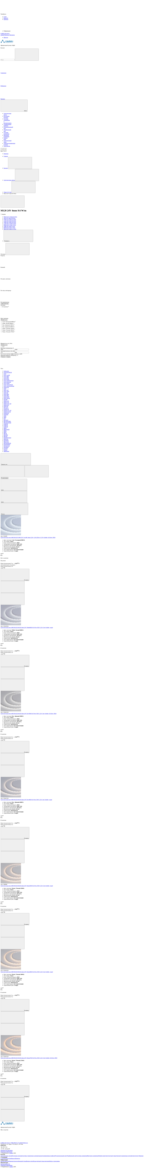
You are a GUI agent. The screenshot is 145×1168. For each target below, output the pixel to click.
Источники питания (6, 117)
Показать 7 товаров (5, 356)
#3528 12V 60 (7, 412)
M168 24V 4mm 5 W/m (9, 227)
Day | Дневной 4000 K (8, 326)
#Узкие (5, 450)
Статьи (24, 1161)
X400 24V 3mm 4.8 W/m (10, 222)
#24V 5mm (6, 391)
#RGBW (6, 435)
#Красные (6, 441)
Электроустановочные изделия (124, 1155)
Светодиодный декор (110, 1155)
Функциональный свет (61, 1155)
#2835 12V (6, 402)
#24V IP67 (6, 395)
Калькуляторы (37, 1161)
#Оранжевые (7, 444)
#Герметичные (7, 437)
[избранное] (12, 599)
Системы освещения (6, 133)
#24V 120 (6, 390)
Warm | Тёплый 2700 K (8, 331)
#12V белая (6, 383)
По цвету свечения (6, 279)
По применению (5, 302)
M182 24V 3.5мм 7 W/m (10, 225)
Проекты (6, 19)
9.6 (3, 346)
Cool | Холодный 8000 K (9, 321)
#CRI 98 (6, 426)
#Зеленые (6, 440)
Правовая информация (6, 1151)
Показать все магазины (7, 1150)
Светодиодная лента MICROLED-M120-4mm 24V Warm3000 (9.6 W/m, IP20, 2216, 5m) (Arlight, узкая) (27, 972)
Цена (2, 490)
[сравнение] (12, 587)
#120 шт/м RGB (8, 372)
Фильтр (3, 514)
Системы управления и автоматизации (32, 1155)
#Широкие (6, 451)
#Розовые (6, 447)
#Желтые (6, 439)
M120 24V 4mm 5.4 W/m (10, 229)
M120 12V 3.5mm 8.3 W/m (10, 216)
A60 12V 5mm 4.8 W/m (9, 218)
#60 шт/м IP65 (7, 421)
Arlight (11, 1153)
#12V (5, 373)
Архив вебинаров (18, 1161)
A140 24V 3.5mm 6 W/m (10, 223)
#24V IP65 (6, 394)
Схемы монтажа (45, 1161)
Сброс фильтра (4, 303)
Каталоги (3, 1161)
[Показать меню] (20, 163)
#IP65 (5, 431)
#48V (5, 417)
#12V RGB (6, 379)
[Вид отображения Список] (37, 471)
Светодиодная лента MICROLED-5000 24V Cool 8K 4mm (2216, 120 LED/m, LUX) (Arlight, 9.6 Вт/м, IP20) (28, 537)
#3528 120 (6, 409)
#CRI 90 (6, 424)
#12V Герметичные (9, 380)
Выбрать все (4, 319)
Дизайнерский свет (72, 1155)
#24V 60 (6, 392)
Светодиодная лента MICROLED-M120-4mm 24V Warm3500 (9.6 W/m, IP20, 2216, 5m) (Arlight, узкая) (27, 885)
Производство (7, 1158)
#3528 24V (6, 413)
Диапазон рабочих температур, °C (9, 355)
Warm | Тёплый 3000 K (8, 330)
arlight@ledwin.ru (23, 1142)
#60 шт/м (6, 420)
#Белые (5, 436)
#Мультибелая (7, 443)
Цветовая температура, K (7, 348)
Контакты (12, 35)
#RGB (5, 433)
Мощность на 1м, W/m (6, 343)
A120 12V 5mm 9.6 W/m (10, 221)
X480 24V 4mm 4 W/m (9, 226)
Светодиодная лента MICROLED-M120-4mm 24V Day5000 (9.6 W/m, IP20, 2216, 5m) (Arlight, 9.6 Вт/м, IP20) (28, 713)
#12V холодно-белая (9, 386)
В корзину (26, 580)
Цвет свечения (4, 318)
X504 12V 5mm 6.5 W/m (10, 219)
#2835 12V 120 (7, 403)
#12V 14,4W (7, 375)
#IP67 (5, 432)
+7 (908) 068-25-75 (14, 1142)
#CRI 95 (6, 425)
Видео (7, 1161)
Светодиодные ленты (6, 1155)
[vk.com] (12, 1141)
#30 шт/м (6, 407)
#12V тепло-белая (8, 384)
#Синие (6, 448)
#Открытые (7, 445)
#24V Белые (7, 398)
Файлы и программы (54, 1161)
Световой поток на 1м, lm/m (8, 351)
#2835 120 (6, 401)
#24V (5, 388)
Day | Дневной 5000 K (8, 325)
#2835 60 (6, 406)
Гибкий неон (5, 138)
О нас (5, 16)
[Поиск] (27, 55)
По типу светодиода (6, 290)
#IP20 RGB (6, 429)
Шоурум (6, 37)
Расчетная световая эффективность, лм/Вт (11, 354)
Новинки (6, 153)
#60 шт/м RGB (7, 422)
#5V (5, 418)
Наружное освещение (6, 136)
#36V (5, 416)
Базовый (3, 267)
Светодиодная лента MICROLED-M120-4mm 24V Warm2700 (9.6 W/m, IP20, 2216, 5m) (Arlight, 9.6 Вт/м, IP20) (29, 1058)
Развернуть (7, 241)
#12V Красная (7, 382)
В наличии (5, 306)
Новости (6, 18)
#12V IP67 (6, 378)
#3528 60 (6, 414)
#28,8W (5, 399)
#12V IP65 (6, 376)
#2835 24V (6, 405)
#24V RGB (6, 397)
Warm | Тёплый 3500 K (8, 328)
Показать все (4, 464)
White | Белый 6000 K (8, 323)
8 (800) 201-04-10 (5, 1142)
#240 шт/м (6, 387)
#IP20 (5, 428)
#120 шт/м (6, 371)
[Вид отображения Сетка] (12, 471)
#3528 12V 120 (7, 410)
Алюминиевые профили (7, 125)
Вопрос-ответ (29, 1161)
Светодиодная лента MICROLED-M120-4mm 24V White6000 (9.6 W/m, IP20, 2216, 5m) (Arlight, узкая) (27, 627)
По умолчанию (4, 478)
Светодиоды (7, 146)
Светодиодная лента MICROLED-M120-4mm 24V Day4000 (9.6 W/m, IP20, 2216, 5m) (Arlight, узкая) (26, 799)
